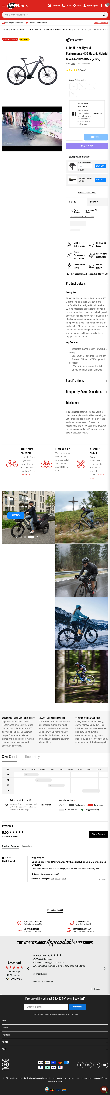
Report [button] (57, 879)
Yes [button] (52, 879)
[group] (16, 832)
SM (73, 86)
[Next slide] (38, 537)
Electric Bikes (17, 29)
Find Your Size (97, 114)
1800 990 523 (103, 274)
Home (5, 29)
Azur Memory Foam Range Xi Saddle (85, 179)
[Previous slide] (17, 537)
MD (83, 86)
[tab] (9, 758)
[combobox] (55, 15)
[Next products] (105, 157)
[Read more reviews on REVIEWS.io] (14, 979)
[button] (87, 70)
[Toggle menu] (3, 5)
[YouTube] (105, 1065)
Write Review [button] (98, 834)
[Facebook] (80, 1065)
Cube (73, 63)
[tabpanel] (55, 790)
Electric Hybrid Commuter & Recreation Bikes (49, 29)
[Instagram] (88, 1065)
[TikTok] (97, 1065)
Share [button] (64, 879)
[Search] (104, 14)
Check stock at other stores (82, 217)
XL (73, 94)
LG (92, 86)
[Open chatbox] (104, 1089)
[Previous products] (99, 157)
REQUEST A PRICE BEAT (87, 193)
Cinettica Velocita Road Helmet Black (85, 163)
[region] (66, 969)
